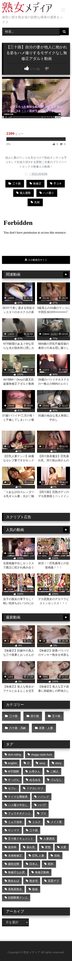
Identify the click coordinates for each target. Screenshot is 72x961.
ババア (42, 805)
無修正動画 (42, 872)
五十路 (56, 716)
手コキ (57, 183)
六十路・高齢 (17, 728)
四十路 (35, 716)
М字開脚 (13, 771)
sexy (42, 763)
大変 (63, 847)
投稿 (57, 855)
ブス (43, 813)
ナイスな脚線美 (18, 796)
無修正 (37, 183)
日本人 (33, 863)
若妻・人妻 (46, 728)
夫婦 (37, 202)
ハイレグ (43, 796)
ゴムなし (56, 779)
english (12, 763)
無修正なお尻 (16, 872)
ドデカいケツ (35, 788)
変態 (48, 847)
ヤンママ (13, 830)
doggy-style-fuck (41, 754)
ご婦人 (54, 771)
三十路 (16, 183)
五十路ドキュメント (20, 838)
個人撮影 (25, 192)
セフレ (12, 788)
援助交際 (13, 863)
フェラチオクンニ (19, 813)
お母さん (34, 771)
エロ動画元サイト (37, 260)
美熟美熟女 (15, 889)
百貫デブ (53, 880)
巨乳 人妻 (38, 855)
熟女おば (13, 880)
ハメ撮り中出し (18, 805)
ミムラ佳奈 (15, 821)
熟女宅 (33, 880)
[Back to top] (59, 949)
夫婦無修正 (15, 855)
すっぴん (13, 779)
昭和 (50, 863)
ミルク (36, 821)
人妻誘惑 (49, 838)
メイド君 (56, 821)
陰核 (35, 889)
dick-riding (14, 754)
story (58, 763)
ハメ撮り (48, 192)
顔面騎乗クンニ (18, 897)
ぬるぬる (35, 779)
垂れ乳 (31, 847)
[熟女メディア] (29, 8)
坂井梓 (12, 847)
